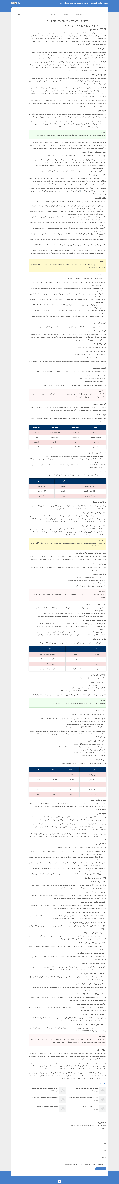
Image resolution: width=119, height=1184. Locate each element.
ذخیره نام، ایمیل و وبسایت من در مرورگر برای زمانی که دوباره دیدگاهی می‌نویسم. (85, 1164)
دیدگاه (104, 1129)
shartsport (104, 10)
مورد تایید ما (104, 8)
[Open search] (12, 3)
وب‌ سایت (104, 1157)
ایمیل (104, 1150)
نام (105, 1144)
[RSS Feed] (19, 3)
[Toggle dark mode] (15, 3)
